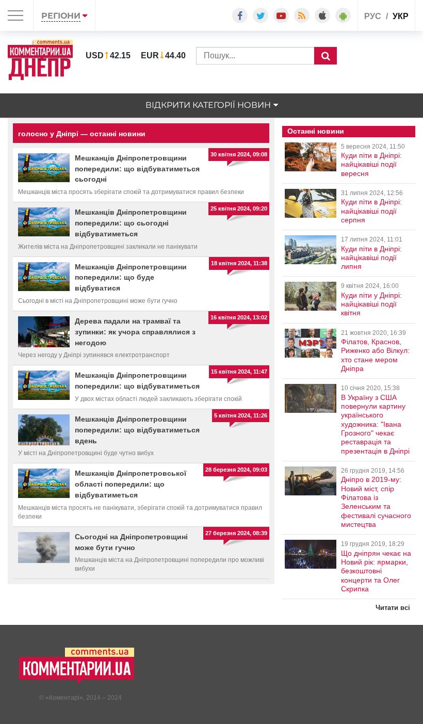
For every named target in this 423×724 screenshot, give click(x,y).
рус (372, 16)
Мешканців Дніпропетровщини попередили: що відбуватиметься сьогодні (137, 169)
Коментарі (64, 697)
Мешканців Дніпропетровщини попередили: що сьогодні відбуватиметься (131, 223)
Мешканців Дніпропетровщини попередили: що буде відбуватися (131, 278)
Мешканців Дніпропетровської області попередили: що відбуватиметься (130, 484)
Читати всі (393, 608)
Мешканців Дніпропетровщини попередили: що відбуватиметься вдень (137, 430)
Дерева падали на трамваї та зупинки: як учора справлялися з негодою (135, 332)
